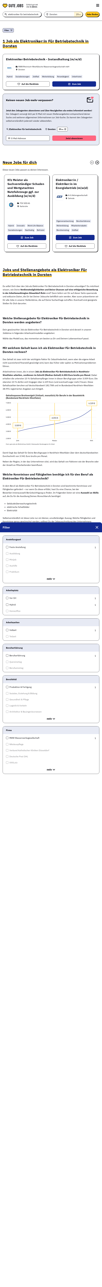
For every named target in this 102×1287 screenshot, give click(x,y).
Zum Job (76, 84)
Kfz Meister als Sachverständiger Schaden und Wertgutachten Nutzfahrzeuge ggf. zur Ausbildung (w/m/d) (25, 188)
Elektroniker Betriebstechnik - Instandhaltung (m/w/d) (44, 59)
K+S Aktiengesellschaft (78, 195)
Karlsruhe (24, 206)
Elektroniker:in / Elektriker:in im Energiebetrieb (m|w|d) (72, 184)
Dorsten (21, 69)
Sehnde (71, 198)
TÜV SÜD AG (25, 203)
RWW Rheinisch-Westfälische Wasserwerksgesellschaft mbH (43, 66)
